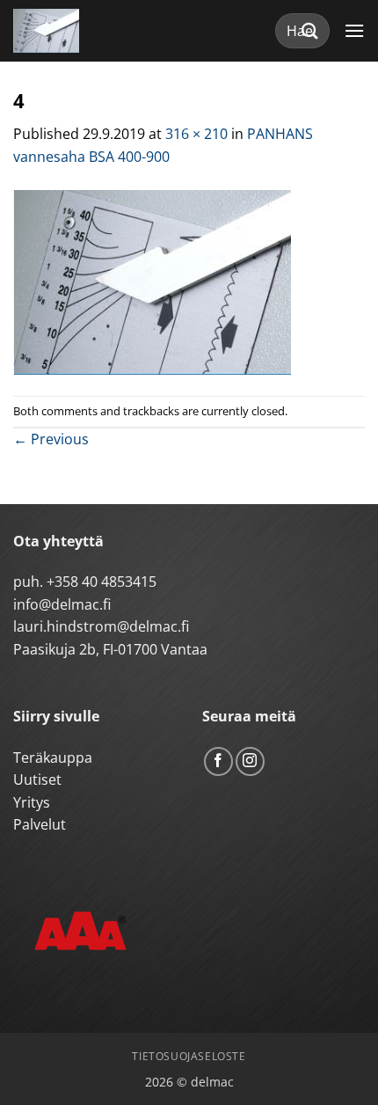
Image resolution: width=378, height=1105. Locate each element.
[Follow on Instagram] (250, 761)
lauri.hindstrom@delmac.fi (101, 626)
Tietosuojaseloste (188, 1056)
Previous (51, 439)
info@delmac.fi (62, 604)
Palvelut (39, 824)
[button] (354, 30)
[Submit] (310, 30)
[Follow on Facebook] (218, 761)
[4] (152, 280)
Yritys (31, 802)
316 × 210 (196, 133)
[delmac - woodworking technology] (92, 31)
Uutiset (37, 779)
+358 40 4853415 (101, 581)
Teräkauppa (52, 757)
